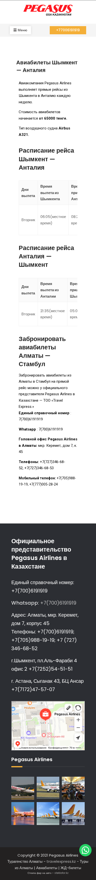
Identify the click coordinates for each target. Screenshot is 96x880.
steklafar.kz (61, 873)
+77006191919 (68, 30)
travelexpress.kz (61, 861)
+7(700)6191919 (57, 602)
